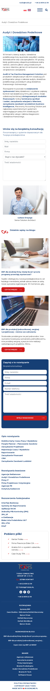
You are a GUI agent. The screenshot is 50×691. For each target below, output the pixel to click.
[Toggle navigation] (38, 10)
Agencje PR (6, 486)
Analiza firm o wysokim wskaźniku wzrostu (26, 548)
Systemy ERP (25, 609)
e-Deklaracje (7, 517)
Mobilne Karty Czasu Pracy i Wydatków (19, 441)
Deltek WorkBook (25, 621)
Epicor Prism (25, 615)
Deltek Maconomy (25, 618)
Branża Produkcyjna (25, 666)
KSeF (3, 526)
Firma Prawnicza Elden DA (23, 543)
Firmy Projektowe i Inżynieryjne (15, 483)
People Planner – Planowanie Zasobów (19, 444)
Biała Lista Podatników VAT (14, 520)
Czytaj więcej (11, 289)
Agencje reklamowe (25, 657)
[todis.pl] (5, 10)
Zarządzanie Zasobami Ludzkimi (16, 461)
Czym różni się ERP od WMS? (25, 645)
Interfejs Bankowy (9, 503)
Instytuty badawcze (10, 489)
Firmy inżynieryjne (25, 663)
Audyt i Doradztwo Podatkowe (15, 477)
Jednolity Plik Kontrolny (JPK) (14, 512)
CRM (3, 458)
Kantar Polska (18, 539)
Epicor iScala (25, 624)
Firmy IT (5, 480)
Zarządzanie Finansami (12, 455)
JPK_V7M (5, 523)
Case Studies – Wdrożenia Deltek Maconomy (25, 612)
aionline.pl (32, 688)
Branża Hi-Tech (25, 672)
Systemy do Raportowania (13, 506)
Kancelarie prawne (25, 660)
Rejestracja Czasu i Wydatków (15, 450)
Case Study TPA (18, 554)
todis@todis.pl (25, 3)
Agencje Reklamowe (11, 474)
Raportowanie (8, 452)
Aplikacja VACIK (8, 509)
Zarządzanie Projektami (12, 447)
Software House (25, 675)
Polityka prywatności (25, 683)
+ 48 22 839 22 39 (42, 3)
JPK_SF (4, 514)
